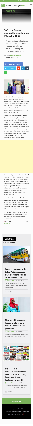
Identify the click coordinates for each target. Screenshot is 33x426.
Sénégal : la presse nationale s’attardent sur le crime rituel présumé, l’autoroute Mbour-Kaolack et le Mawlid (15, 374)
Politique (10, 11)
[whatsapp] (5, 72)
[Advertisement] (16, 156)
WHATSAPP (7, 223)
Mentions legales (16, 401)
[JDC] (13, 5)
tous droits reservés (23, 411)
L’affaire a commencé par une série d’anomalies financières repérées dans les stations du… (16, 285)
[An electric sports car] (16, 255)
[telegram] (27, 68)
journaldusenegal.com (10, 411)
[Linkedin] (23, 68)
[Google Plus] (18, 68)
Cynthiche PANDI (15, 55)
